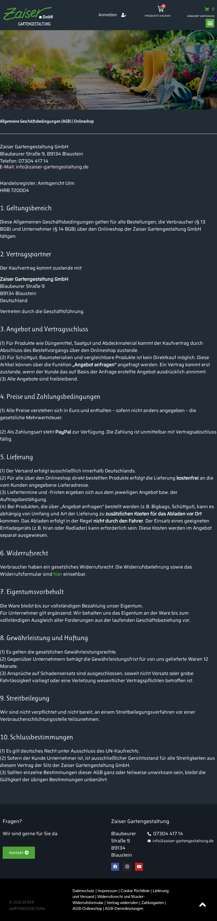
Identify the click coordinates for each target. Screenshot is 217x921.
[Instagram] (127, 867)
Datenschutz (84, 890)
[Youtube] (139, 867)
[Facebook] (115, 867)
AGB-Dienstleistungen (124, 908)
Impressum (107, 890)
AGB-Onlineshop (87, 908)
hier (57, 574)
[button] (210, 23)
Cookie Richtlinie (135, 890)
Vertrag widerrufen (122, 902)
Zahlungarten (152, 902)
